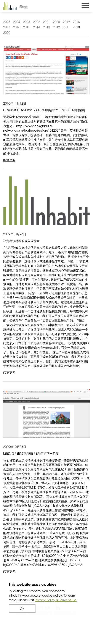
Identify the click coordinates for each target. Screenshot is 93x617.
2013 (46, 27)
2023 (26, 21)
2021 (46, 21)
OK (22, 608)
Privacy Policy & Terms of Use (56, 600)
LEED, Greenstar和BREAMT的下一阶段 (31, 453)
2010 (76, 27)
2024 (16, 21)
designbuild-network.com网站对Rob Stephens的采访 (44, 110)
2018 (76, 21)
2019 (66, 21)
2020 (56, 21)
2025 (6, 21)
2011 (66, 27)
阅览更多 (9, 160)
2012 (56, 27)
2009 (6, 32)
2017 (6, 27)
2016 (16, 27)
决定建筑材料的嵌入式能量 (21, 241)
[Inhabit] (10, 6)
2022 (36, 21)
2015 (26, 27)
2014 (36, 27)
